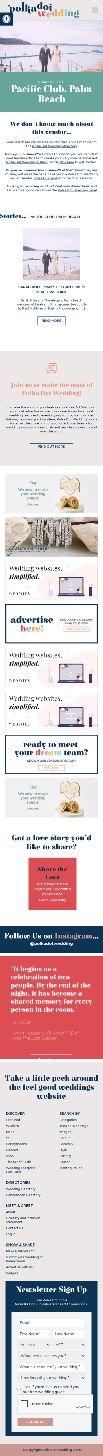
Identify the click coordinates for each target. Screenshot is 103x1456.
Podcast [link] (12, 1150)
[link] (6, 19)
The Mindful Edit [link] (18, 1162)
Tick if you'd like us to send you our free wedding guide (51, 1389)
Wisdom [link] (12, 1126)
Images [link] (65, 1132)
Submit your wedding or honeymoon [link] (24, 1259)
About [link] (10, 1212)
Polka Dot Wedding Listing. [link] (27, 162)
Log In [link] (11, 1234)
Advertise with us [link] (19, 1267)
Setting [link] (65, 1156)
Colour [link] (65, 1138)
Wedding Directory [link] (21, 1189)
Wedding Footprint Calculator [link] (20, 1170)
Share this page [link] (45, 178)
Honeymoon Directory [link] (23, 1195)
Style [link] (63, 1150)
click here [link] (67, 162)
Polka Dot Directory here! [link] (77, 190)
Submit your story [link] (52, 900)
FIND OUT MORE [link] (51, 446)
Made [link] (10, 1132)
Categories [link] (68, 1120)
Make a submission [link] (20, 1251)
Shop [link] (10, 1156)
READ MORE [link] (51, 320)
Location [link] (66, 1144)
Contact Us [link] (14, 1228)
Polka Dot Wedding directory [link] (54, 146)
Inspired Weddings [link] (74, 1126)
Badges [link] (12, 1273)
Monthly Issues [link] (71, 1168)
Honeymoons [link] (16, 1144)
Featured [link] (13, 1120)
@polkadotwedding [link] (51, 943)
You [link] (9, 1138)
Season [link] (65, 1162)
